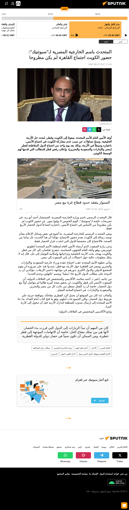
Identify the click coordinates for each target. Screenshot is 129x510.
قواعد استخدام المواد (109, 473)
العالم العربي (105, 348)
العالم (111, 447)
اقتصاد (95, 447)
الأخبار (93, 348)
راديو (80, 447)
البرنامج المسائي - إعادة (109, 27)
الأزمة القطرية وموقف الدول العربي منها (94, 354)
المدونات (36, 447)
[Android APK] (116, 482)
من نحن (123, 473)
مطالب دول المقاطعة (41, 348)
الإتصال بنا (93, 473)
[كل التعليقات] (124, 505)
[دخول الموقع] (13, 3)
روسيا (104, 447)
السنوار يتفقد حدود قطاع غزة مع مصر (82, 202)
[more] (21, 209)
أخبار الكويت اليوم (68, 354)
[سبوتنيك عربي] (115, 6)
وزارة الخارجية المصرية (63, 348)
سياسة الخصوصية (79, 473)
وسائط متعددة (48, 447)
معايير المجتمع (63, 473)
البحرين (54, 354)
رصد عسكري (70, 447)
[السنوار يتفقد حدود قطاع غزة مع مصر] (64, 178)
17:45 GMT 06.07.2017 (100, 64)
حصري (87, 447)
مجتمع (59, 447)
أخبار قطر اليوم (82, 348)
